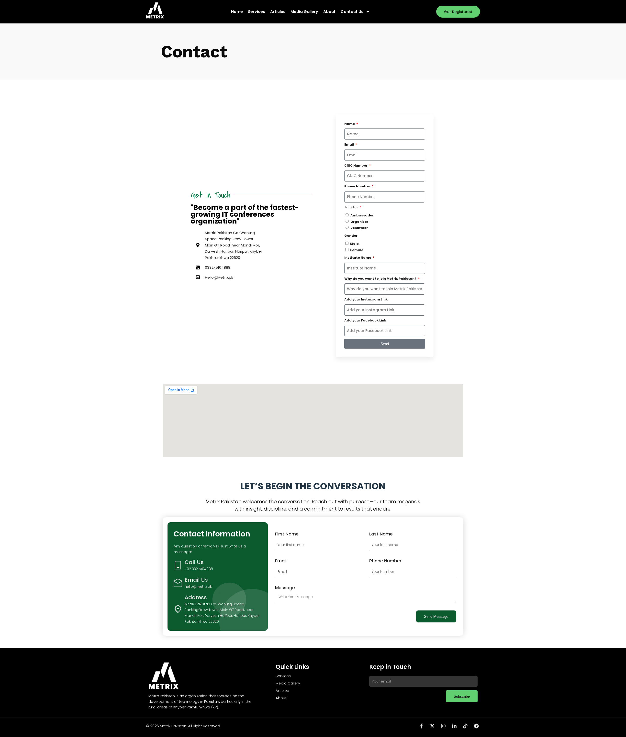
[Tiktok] (465, 726)
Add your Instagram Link (366, 299)
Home (237, 11)
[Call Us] (178, 565)
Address (196, 597)
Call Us (194, 562)
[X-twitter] (432, 726)
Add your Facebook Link (365, 320)
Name (350, 123)
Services (256, 11)
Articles (277, 11)
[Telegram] (476, 726)
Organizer (359, 221)
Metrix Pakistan (173, 725)
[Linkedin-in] (454, 726)
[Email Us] (178, 582)
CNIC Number (356, 165)
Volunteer (359, 227)
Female (356, 250)
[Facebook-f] (421, 726)
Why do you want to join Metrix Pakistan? (380, 278)
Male (354, 243)
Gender (351, 235)
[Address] (178, 609)
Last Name (381, 534)
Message (285, 588)
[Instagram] (443, 726)
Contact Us (352, 11)
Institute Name (358, 257)
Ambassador (362, 215)
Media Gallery (304, 11)
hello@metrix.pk (198, 586)
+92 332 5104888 (199, 568)
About (329, 11)
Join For (351, 207)
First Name (287, 534)
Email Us (196, 580)
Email (349, 144)
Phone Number (357, 186)
